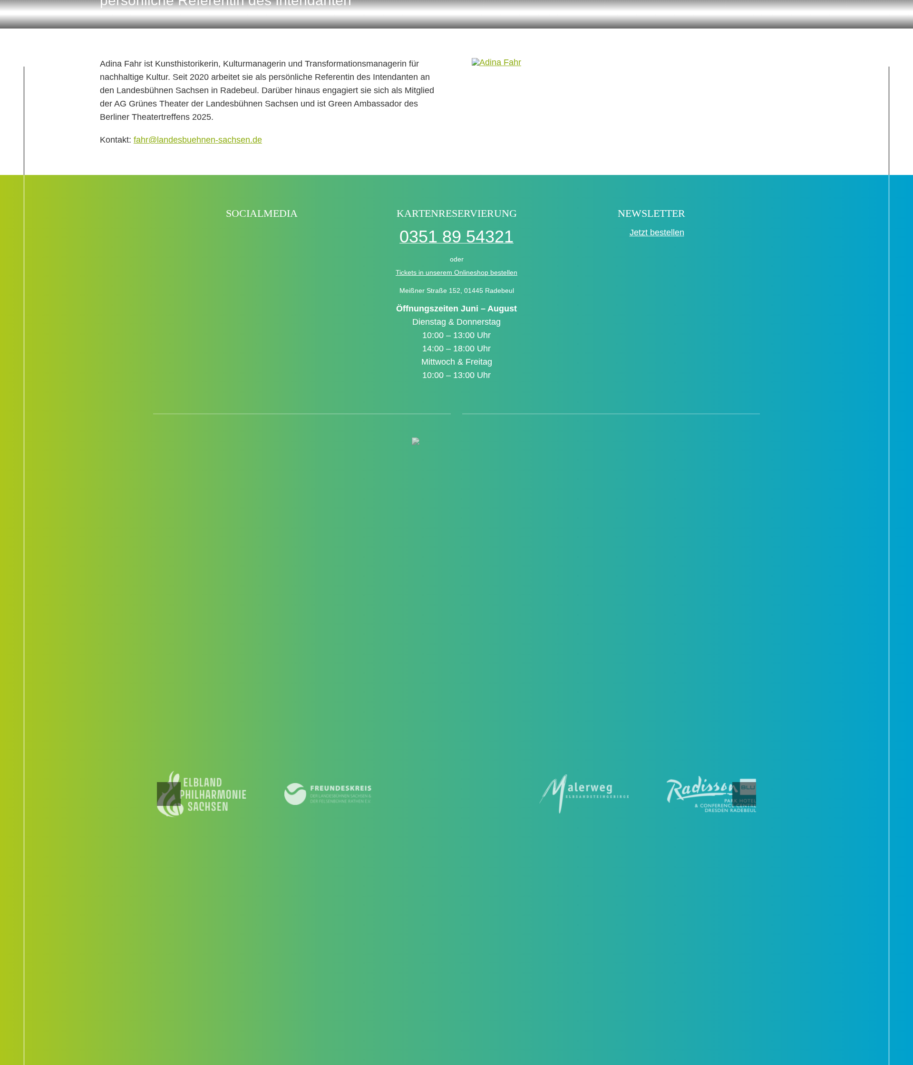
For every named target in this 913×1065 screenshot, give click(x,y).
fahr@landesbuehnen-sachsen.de (198, 140)
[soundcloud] (313, 238)
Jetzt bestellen (657, 232)
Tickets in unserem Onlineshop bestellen (456, 272)
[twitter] (251, 238)
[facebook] (210, 238)
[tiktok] (231, 238)
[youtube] (292, 238)
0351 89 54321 (456, 236)
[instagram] (272, 238)
